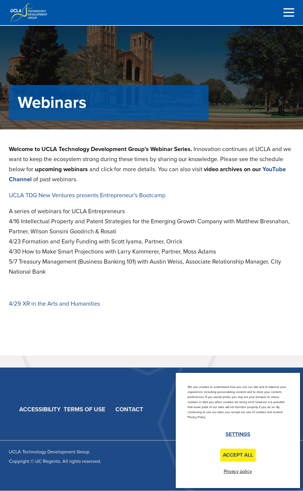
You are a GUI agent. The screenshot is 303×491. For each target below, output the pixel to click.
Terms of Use (84, 409)
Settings (237, 434)
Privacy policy (238, 471)
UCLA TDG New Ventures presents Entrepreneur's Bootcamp (87, 195)
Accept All (238, 455)
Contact (129, 409)
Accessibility (40, 409)
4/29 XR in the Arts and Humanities (54, 303)
